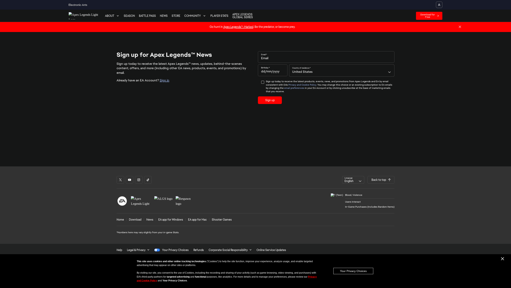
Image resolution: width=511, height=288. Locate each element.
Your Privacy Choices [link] (175, 250)
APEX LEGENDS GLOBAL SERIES (242, 16)
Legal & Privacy (136, 250)
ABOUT (109, 16)
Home (120, 219)
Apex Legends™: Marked (238, 27)
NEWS (164, 16)
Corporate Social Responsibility (228, 250)
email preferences (294, 88)
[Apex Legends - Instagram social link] (139, 180)
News (149, 219)
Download (135, 219)
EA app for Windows (170, 219)
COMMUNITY (192, 16)
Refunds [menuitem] (198, 250)
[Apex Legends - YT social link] (129, 180)
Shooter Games (222, 219)
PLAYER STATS (219, 16)
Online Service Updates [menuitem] (271, 250)
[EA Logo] (122, 201)
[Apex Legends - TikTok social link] (148, 180)
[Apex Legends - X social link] (120, 180)
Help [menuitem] (119, 250)
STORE (176, 16)
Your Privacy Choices (353, 271)
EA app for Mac (197, 219)
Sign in (164, 80)
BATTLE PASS (147, 16)
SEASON (129, 16)
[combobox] (341, 70)
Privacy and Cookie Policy (302, 84)
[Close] (460, 27)
